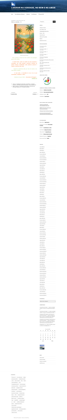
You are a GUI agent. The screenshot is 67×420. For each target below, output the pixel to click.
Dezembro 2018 (42, 293)
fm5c (16, 394)
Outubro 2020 (42, 253)
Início (12, 14)
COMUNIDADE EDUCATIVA (44, 31)
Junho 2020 (42, 260)
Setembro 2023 (42, 207)
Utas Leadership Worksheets (48, 92)
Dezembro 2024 (42, 179)
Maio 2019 (41, 284)
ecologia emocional (19, 387)
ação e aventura (17, 380)
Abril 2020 (41, 264)
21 (50, 337)
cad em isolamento (15, 382)
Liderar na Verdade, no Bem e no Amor (33, 8)
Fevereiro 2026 (42, 154)
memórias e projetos (21, 398)
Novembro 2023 (42, 203)
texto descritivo (14, 410)
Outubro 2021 (42, 236)
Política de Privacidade (43, 36)
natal (12, 400)
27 (47, 339)
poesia (13, 403)
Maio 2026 (41, 148)
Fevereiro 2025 (42, 176)
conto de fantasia (22, 384)
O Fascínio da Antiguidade (44, 57)
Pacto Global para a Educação (20, 14)
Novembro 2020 (42, 251)
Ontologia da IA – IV (47, 325)
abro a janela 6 (16, 86)
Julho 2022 (41, 225)
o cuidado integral (22, 400)
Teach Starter (47, 96)
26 (45, 339)
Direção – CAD (42, 33)
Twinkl (48, 138)
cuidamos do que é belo (24, 86)
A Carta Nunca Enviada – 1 (51, 312)
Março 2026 (42, 152)
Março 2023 (42, 218)
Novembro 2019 (42, 273)
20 (47, 337)
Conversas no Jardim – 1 (43, 54)
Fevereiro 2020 (42, 267)
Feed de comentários (43, 361)
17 (40, 337)
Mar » (52, 340)
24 (40, 339)
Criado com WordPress (25, 417)
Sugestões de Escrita (43, 40)
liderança (20, 396)
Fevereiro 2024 (42, 198)
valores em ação (14, 412)
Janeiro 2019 (42, 291)
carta (20, 382)
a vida (12, 380)
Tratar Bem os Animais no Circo (45, 65)
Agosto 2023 (42, 209)
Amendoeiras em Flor (43, 46)
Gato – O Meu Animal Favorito (44, 62)
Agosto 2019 (42, 278)
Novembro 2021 (42, 234)
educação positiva (14, 389)
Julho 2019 (41, 280)
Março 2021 (42, 245)
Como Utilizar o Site (43, 29)
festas (13, 394)
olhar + (15, 401)
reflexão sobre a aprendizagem (16, 407)
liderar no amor (14, 398)
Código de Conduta (43, 27)
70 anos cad (13, 377)
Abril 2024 (41, 194)
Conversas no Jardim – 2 (43, 51)
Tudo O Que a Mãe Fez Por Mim (45, 70)
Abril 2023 (41, 216)
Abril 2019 (41, 286)
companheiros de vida (15, 384)
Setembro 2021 (42, 238)
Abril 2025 (41, 172)
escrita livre (13, 391)
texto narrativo (20, 410)
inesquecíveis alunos (21, 394)
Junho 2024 (41, 190)
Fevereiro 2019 (42, 289)
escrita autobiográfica (22, 389)
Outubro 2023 (42, 205)
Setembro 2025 (42, 163)
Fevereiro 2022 (42, 229)
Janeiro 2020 (42, 269)
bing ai (25, 380)
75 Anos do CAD (41, 14)
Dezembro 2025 (42, 157)
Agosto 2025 (42, 165)
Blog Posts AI (47, 122)
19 (45, 337)
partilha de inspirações (20, 401)
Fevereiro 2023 (42, 220)
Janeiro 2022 (42, 231)
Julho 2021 (41, 242)
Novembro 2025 (42, 159)
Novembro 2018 (42, 295)
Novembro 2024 (42, 181)
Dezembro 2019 (42, 271)
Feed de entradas (42, 359)
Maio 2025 (41, 170)
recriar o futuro (14, 405)
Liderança (28, 14)
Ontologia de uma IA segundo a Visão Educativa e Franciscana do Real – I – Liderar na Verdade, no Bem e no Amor (47, 320)
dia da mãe (13, 387)
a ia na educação (19, 377)
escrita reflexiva (19, 391)
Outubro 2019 (42, 275)
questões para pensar (18, 403)
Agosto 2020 (42, 256)
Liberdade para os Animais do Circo (45, 68)
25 (43, 339)
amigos (24, 377)
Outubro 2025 (42, 161)
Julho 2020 (41, 258)
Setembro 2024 (42, 185)
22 (52, 337)
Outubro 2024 (42, 183)
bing (21, 380)
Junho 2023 (41, 212)
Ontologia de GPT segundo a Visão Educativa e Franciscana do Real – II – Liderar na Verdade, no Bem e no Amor (47, 315)
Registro (41, 38)
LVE (47, 94)
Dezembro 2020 (42, 249)
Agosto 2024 (42, 187)
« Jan (43, 340)
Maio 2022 (41, 227)
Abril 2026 (41, 150)
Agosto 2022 (42, 223)
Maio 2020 (41, 262)
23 (54, 337)
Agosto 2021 (42, 240)
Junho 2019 (41, 282)
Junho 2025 (41, 168)
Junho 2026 (41, 146)
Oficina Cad (22, 20)
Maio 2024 (41, 192)
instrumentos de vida (15, 396)
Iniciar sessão (42, 357)
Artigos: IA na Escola (47, 129)
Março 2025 (42, 174)
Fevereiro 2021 (42, 247)
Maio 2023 (41, 214)
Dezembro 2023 (42, 201)
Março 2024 (42, 196)
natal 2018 (16, 400)
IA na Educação (34, 14)
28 (50, 339)
